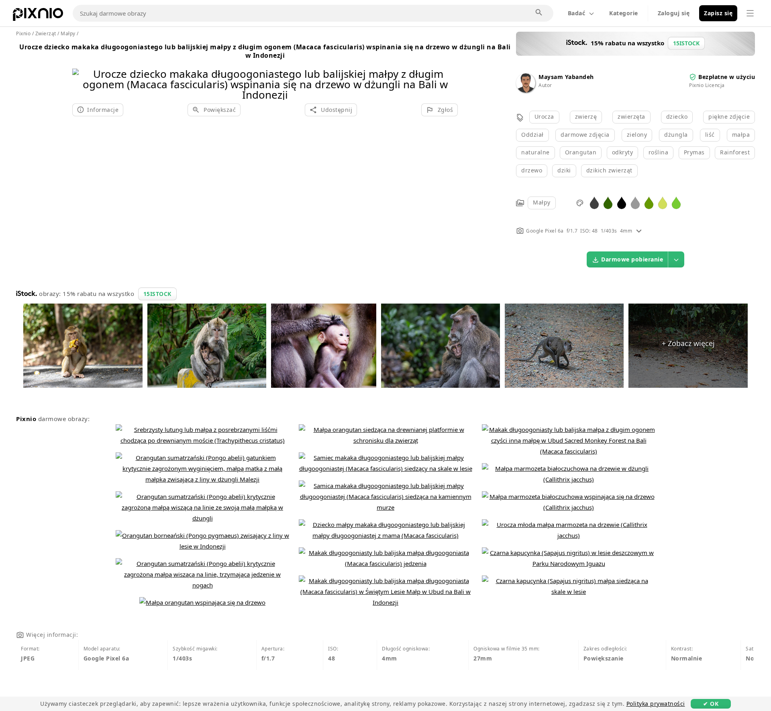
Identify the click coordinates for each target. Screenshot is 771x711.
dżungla (676, 134)
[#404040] (594, 202)
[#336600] (608, 202)
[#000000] (621, 202)
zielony (637, 134)
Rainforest (735, 152)
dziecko (677, 116)
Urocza (544, 116)
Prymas (694, 152)
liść (710, 134)
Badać (576, 13)
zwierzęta (631, 116)
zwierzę (586, 116)
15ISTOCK (157, 294)
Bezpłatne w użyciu (726, 77)
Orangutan (581, 152)
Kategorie (623, 13)
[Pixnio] (38, 16)
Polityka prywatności (655, 703)
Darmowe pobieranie (632, 259)
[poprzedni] (81, 74)
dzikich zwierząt (609, 170)
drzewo (531, 170)
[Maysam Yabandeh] (525, 90)
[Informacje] (639, 230)
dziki (564, 170)
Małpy (542, 202)
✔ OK (710, 703)
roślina (659, 152)
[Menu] (750, 13)
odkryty (622, 152)
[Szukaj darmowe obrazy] (539, 12)
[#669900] (649, 202)
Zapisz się (718, 13)
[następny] (449, 74)
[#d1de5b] (662, 202)
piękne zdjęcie (729, 116)
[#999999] (635, 202)
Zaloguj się (674, 13)
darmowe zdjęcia (585, 134)
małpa (741, 134)
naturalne (535, 152)
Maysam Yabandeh (566, 77)
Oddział (532, 134)
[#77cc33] (676, 202)
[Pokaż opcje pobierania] (676, 259)
